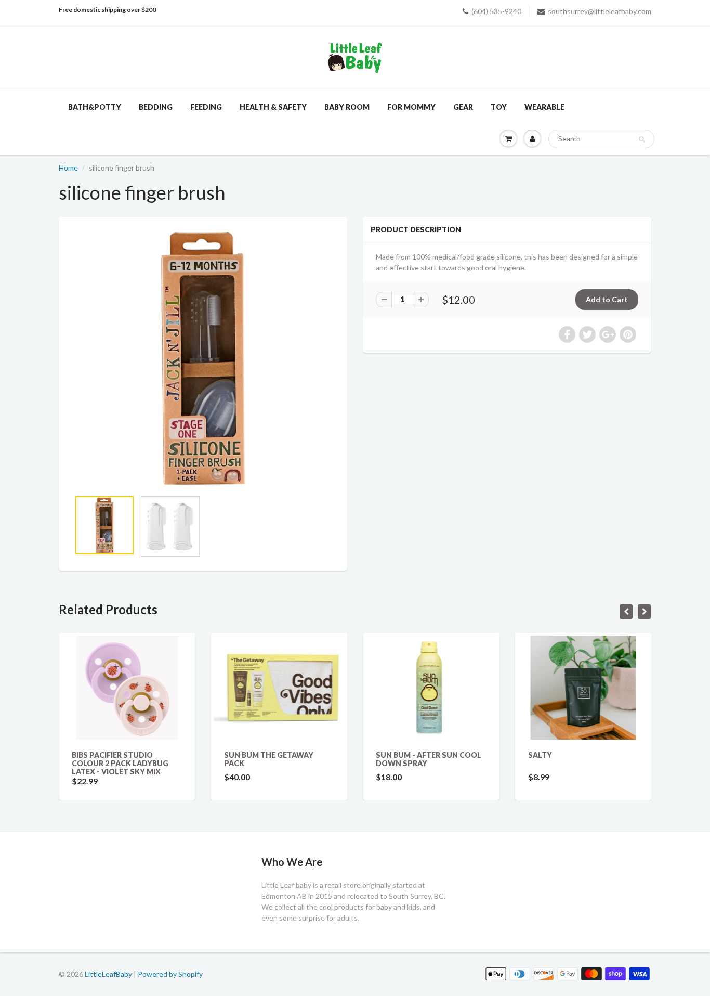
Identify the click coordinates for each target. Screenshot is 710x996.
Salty (540, 755)
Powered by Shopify (170, 973)
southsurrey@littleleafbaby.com (599, 11)
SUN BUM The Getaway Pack (268, 759)
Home (68, 167)
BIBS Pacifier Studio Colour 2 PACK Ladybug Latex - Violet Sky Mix (120, 763)
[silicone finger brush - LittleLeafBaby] (203, 358)
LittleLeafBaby (108, 973)
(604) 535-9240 (496, 11)
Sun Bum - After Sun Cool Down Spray (428, 759)
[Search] (641, 139)
